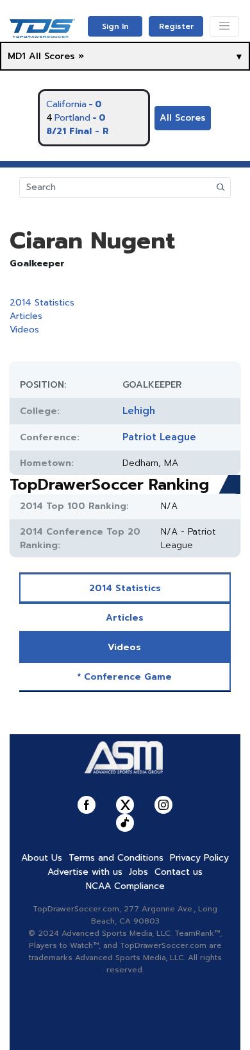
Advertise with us (84, 872)
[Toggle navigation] (224, 26)
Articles (26, 316)
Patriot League (159, 437)
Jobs (138, 872)
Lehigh (138, 411)
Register (176, 26)
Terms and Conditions (116, 858)
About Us (41, 858)
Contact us (178, 872)
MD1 (17, 56)
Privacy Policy (199, 858)
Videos (24, 329)
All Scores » (56, 56)
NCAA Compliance (125, 886)
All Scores (183, 118)
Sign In (115, 26)
